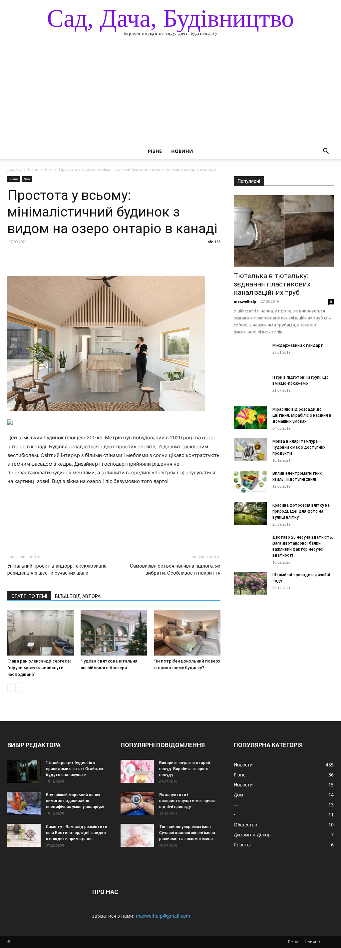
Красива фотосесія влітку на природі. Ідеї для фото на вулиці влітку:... (301, 511)
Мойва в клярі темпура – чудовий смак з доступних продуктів (298, 447)
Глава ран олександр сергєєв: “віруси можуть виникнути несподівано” (39, 668)
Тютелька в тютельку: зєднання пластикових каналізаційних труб (272, 284)
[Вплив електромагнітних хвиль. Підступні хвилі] (250, 481)
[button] (326, 152)
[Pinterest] (44, 256)
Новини (182, 151)
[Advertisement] (170, 93)
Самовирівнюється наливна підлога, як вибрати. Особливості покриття (175, 569)
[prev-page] (11, 688)
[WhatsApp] (60, 256)
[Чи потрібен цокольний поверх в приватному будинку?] (187, 633)
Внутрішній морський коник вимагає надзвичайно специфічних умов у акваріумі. (75, 800)
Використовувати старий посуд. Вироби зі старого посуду (184, 768)
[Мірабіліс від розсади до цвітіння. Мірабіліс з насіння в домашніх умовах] (250, 417)
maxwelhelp (245, 301)
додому (14, 169)
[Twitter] (29, 256)
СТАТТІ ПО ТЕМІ (29, 596)
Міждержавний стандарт (297, 345)
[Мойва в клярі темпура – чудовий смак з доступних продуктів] (250, 449)
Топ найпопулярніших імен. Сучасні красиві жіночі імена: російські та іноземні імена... (187, 832)
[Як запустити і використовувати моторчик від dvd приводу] (137, 803)
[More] (76, 256)
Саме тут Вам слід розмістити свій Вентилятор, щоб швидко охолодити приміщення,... (76, 832)
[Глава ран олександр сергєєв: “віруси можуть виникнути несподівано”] (40, 633)
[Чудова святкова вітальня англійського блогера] (114, 633)
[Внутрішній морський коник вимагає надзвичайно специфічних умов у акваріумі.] (24, 803)
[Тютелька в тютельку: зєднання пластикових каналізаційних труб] (284, 231)
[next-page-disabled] (22, 688)
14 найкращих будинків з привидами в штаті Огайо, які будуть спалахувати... (75, 768)
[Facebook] (14, 256)
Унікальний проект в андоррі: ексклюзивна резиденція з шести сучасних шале (57, 569)
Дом (49, 169)
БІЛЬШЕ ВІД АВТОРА (78, 596)
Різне (155, 151)
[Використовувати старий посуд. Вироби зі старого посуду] (137, 771)
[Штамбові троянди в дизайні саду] (250, 583)
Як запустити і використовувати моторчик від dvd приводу (187, 800)
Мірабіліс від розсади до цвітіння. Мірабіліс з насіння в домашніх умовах (301, 415)
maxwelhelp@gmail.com (163, 916)
